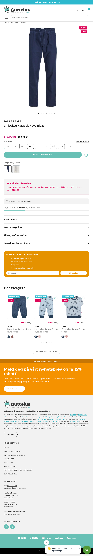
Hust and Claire (29, 421)
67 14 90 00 (12, 486)
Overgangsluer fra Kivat (58, 417)
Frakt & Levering (12, 451)
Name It (82, 419)
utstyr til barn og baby (57, 419)
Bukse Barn (24, 22)
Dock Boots (26, 417)
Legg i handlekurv (42, 155)
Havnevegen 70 (10, 504)
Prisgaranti (10, 459)
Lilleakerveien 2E (11, 495)
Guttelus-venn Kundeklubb (18, 470)
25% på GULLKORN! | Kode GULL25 (46, 2)
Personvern (10, 466)
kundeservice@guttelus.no (15, 488)
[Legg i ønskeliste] (86, 155)
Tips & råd (9, 463)
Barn (16, 22)
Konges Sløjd (8, 421)
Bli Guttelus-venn (14, 389)
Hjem (5, 22)
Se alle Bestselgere (46, 352)
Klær (11, 22)
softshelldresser (9, 417)
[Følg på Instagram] (12, 526)
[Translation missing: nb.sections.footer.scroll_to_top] (46, 542)
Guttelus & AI (10, 474)
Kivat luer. (54, 421)
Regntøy (73, 414)
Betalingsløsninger (14, 455)
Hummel (38, 421)
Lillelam (16, 421)
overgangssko (38, 417)
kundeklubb (74, 421)
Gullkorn (45, 421)
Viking (47, 417)
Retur (7, 447)
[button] (87, 550)
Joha (21, 421)
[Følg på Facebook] (6, 526)
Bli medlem (73, 273)
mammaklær (42, 419)
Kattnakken (82, 414)
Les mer (10, 434)
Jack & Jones (12, 121)
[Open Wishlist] (83, 9)
